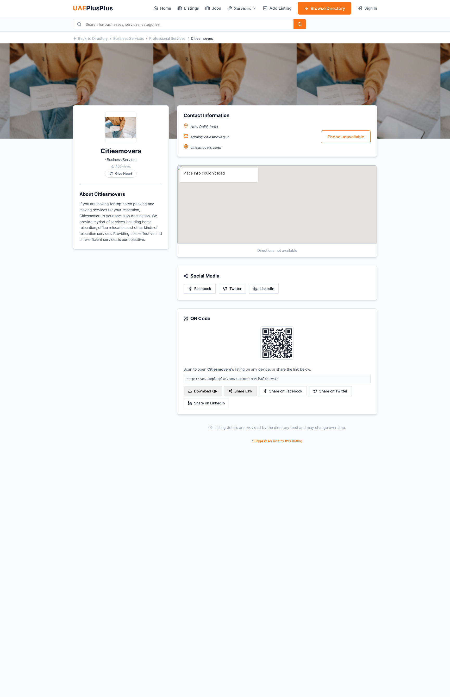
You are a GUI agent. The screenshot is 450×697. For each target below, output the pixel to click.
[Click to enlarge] (277, 343)
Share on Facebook (285, 391)
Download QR (205, 391)
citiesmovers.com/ (205, 147)
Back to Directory (93, 38)
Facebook (202, 288)
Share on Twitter (333, 391)
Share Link (243, 391)
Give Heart (123, 174)
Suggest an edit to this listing (277, 441)
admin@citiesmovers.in (209, 137)
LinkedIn (267, 288)
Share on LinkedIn (209, 403)
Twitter (235, 288)
